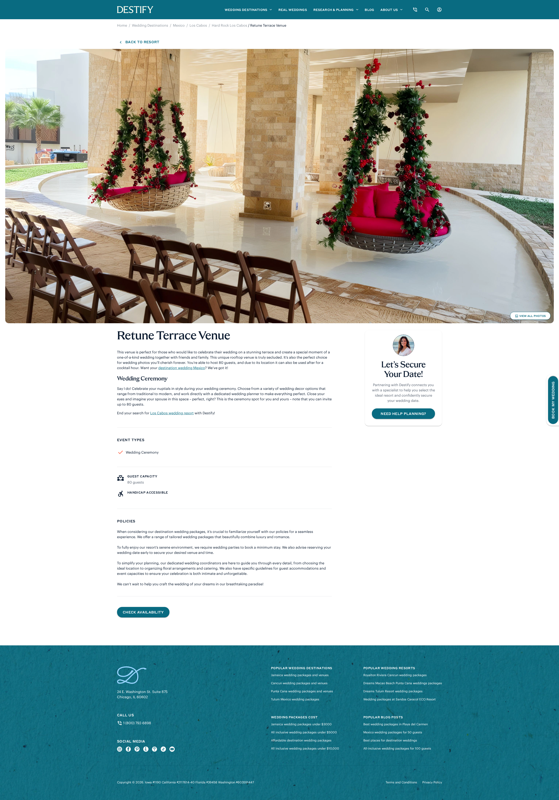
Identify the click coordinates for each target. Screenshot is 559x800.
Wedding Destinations (150, 25)
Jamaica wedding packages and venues (300, 675)
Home (122, 25)
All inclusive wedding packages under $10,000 (305, 748)
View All (530, 317)
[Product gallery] (279, 186)
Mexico (179, 25)
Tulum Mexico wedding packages (295, 699)
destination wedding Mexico (181, 368)
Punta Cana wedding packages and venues (302, 691)
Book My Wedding (553, 400)
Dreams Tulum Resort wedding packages (393, 691)
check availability (143, 612)
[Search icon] (427, 10)
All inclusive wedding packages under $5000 (304, 732)
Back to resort (142, 42)
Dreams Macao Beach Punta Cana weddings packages (402, 683)
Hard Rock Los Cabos (229, 25)
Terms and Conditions (401, 782)
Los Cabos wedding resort (172, 413)
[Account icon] (439, 9)
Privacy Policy (432, 782)
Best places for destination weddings (390, 740)
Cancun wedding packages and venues (299, 683)
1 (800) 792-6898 (136, 723)
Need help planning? (403, 413)
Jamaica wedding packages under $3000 (301, 724)
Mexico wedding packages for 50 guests (392, 732)
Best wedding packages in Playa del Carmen (395, 724)
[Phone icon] (415, 9)
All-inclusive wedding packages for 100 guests (397, 748)
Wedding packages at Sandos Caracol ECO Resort (399, 699)
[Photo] (279, 186)
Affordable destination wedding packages (301, 740)
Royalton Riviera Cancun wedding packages (395, 675)
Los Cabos (198, 25)
